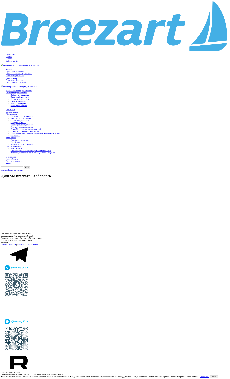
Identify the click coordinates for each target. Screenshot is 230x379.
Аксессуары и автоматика (16, 82)
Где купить (10, 54)
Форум (8, 163)
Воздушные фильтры (14, 80)
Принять (214, 377)
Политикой (204, 377)
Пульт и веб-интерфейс (20, 97)
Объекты (20, 244)
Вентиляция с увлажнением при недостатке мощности (33, 153)
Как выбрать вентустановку (22, 125)
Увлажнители (11, 78)
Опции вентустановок (20, 99)
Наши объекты (12, 159)
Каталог (9, 69)
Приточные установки (15, 71)
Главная (4, 170)
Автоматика (11, 138)
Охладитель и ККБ (18, 123)
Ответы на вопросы (14, 161)
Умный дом (15, 142)
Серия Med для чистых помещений (25, 131)
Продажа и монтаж (15, 170)
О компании (11, 157)
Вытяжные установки (15, 76)
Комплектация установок (21, 118)
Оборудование (12, 114)
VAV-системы (16, 148)
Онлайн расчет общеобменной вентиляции (21, 65)
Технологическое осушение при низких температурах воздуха (36, 133)
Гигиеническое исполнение (22, 127)
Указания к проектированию (22, 116)
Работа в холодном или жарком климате (19, 104)
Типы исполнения (18, 101)
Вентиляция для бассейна (16, 93)
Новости (12, 244)
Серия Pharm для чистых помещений (26, 129)
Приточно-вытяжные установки (19, 74)
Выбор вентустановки (20, 95)
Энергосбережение (13, 146)
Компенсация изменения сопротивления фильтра (31, 151)
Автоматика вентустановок (22, 144)
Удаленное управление (20, 140)
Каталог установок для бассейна (19, 91)
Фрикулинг (15, 136)
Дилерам (9, 59)
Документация (12, 112)
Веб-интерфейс (12, 61)
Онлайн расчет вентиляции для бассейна (20, 87)
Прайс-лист (10, 110)
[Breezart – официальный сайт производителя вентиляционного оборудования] (115, 51)
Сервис (9, 57)
